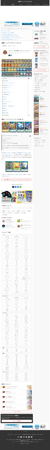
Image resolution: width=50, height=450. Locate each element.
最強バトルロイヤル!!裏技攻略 (39, 79)
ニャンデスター (26, 332)
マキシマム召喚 (5, 214)
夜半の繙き (42, 98)
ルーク (16, 314)
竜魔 (16, 308)
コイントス (7, 302)
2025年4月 (7, 378)
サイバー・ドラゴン (26, 238)
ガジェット (26, 244)
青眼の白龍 (7, 236)
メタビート (26, 302)
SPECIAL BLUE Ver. (37, 87)
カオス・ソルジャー (7, 277)
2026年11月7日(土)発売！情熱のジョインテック (9, 39)
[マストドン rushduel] (26, 437)
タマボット (16, 254)
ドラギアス (7, 247)
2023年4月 (16, 373)
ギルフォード (26, 241)
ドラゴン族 (26, 354)
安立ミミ (16, 319)
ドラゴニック (26, 247)
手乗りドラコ (16, 280)
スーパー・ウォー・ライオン (7, 280)
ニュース (21, 4)
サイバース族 (26, 364)
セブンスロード (26, 246)
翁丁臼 (16, 345)
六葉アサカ (26, 335)
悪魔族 (26, 356)
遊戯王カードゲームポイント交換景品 (40, 91)
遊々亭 (41, 33)
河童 (7, 264)
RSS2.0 (41, 434)
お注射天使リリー (7, 246)
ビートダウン (7, 300)
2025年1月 (26, 376)
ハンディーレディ (7, 275)
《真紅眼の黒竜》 (19, 152)
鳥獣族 (26, 361)
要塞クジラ (16, 283)
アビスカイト (16, 265)
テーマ (4, 234)
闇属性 (7, 349)
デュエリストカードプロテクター (44, 53)
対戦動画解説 (16, 297)
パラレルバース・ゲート (7, 101)
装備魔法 (7, 310)
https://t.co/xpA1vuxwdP (16, 145)
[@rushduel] (18, 437)
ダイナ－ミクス (7, 270)
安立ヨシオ (26, 319)
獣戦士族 (16, 354)
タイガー (26, 324)
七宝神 (26, 267)
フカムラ (7, 343)
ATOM (38, 434)
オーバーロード (26, 251)
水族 (26, 358)
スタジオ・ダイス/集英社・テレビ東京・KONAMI (29, 439)
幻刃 (7, 262)
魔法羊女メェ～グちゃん (26, 277)
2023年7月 (26, 373)
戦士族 (7, 354)
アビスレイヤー (26, 265)
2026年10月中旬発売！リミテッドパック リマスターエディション (12, 37)
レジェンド (16, 272)
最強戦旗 (16, 246)
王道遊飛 (16, 330)
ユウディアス (26, 329)
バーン (14, 45)
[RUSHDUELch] (29, 437)
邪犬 (26, 254)
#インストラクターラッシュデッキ (10, 135)
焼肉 (7, 251)
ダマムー (26, 343)
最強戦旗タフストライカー (8, 85)
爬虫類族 (16, 361)
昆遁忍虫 (7, 272)
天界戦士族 (7, 369)
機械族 (16, 364)
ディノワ (7, 345)
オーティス (7, 317)
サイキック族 (7, 366)
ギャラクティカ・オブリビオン (8, 83)
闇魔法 (26, 308)
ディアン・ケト (17, 249)
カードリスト (37, 4)
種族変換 (7, 308)
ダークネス (16, 257)
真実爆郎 (7, 322)
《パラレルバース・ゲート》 (8, 154)
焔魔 (16, 239)
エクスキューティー (7, 241)
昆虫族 (7, 361)
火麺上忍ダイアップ (6, 87)
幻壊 (16, 262)
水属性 (26, 349)
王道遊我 (7, 314)
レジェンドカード (43, 85)
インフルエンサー (45, 4)
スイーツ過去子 (7, 324)
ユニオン (16, 310)
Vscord (37, 441)
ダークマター (7, 259)
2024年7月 (7, 376)
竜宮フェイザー (7, 338)
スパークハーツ (17, 282)
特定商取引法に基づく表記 (27, 434)
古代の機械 (7, 244)
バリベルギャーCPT (26, 340)
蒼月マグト (16, 338)
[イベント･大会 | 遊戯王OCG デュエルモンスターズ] (11, 55)
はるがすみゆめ (43, 140)
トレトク (41, 41)
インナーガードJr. (43, 58)
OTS (16, 275)
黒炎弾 (4, 108)
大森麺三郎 (26, 317)
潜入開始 (4, 103)
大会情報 (12, 4)
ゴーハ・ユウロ (7, 327)
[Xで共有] (13, 187)
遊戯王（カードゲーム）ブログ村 (39, 145)
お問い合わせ (34, 434)
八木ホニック (7, 319)
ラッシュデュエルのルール (38, 81)
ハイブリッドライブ (16, 259)
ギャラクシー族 (26, 366)
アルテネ (4, 212)
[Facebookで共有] (16, 187)
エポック (26, 338)
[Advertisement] (25, 13)
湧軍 (16, 278)
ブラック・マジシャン (26, 236)
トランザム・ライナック (7, 252)
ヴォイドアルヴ (26, 283)
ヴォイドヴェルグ (16, 252)
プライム (7, 267)
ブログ (4, 4)
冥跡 (26, 282)
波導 (26, 262)
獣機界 (26, 259)
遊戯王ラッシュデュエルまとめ (25, 1)
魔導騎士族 (7, 367)
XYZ (26, 288)
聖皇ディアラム (42, 114)
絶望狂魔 (16, 285)
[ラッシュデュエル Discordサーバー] (21, 437)
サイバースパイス (26, 257)
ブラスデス (16, 288)
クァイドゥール (17, 340)
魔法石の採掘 (5, 112)
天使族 (16, 356)
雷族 (7, 359)
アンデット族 (7, 358)
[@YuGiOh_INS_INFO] (9, 55)
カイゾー (26, 314)
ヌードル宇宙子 (26, 322)
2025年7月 (16, 378)
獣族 (16, 359)
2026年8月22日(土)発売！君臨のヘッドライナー (9, 34)
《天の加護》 (20, 174)
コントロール (16, 300)
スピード (26, 285)
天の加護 (4, 110)
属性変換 (26, 307)
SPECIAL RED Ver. (37, 89)
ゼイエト (26, 342)
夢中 (16, 270)
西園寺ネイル (16, 324)
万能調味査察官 (6, 94)
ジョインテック (26, 252)
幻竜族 (16, 366)
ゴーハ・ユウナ (7, 335)
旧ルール (9, 45)
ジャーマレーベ (6, 90)
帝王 (7, 239)
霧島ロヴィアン (17, 335)
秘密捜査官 (7, 265)
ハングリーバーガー (26, 275)
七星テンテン (16, 343)
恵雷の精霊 (26, 269)
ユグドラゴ (7, 249)
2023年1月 (7, 373)
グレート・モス (26, 280)
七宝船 (4, 99)
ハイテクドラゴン (7, 254)
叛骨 (7, 282)
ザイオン (7, 340)
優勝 (7, 297)
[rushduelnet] (24, 437)
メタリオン (16, 251)
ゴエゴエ (16, 290)
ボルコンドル (16, 247)
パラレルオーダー (16, 307)
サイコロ (16, 302)
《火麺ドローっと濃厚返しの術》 (7, 174)
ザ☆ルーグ (16, 337)
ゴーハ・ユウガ (17, 329)
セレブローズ (7, 257)
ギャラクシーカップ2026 (6, 30)
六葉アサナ (7, 325)
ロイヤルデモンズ (9, 212)
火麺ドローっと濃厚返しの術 (8, 106)
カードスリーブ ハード (44, 63)
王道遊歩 (26, 330)
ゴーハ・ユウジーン (16, 327)
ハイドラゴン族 (17, 367)
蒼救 (26, 239)
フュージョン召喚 (23, 212)
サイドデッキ (26, 299)
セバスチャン (16, 322)
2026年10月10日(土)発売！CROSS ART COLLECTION (10, 36)
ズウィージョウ (7, 330)
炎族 (16, 358)
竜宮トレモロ (26, 337)
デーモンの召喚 (7, 238)
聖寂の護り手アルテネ (44, 106)
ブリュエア (16, 342)
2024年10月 (16, 376)
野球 (26, 264)
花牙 (16, 264)
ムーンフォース (7, 283)
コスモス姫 (16, 277)
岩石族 (7, 364)
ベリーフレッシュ (16, 269)
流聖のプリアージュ (7, 290)
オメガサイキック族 (26, 367)
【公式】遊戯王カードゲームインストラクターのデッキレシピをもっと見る (16, 179)
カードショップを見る (41, 46)
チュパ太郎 (16, 332)
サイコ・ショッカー (16, 238)
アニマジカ (26, 270)
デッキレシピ (29, 4)
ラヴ (16, 267)
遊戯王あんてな (37, 140)
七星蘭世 (16, 317)
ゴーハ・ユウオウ (7, 329)
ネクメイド (7, 278)
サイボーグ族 (16, 369)
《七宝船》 (16, 174)
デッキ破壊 (7, 305)
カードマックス (42, 37)
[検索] (31, 208)
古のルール (5, 96)
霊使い (7, 285)
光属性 (16, 349)
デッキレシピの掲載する (16, 420)
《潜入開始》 (15, 154)
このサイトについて (10, 434)
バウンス (26, 305)
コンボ (26, 300)
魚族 (26, 359)
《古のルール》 (10, 152)
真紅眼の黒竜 (4, 45)
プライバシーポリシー (18, 434)
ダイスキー (7, 269)
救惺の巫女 (26, 290)
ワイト (16, 244)
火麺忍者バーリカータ (7, 92)
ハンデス (16, 305)
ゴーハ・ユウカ (26, 327)
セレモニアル (26, 272)
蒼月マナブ (7, 332)
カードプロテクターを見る (41, 70)
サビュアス (7, 342)
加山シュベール (17, 325)
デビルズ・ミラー (7, 288)
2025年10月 (26, 378)
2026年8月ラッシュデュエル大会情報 (8, 32)
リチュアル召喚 (16, 212)
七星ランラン (7, 337)
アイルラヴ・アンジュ (44, 122)
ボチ (26, 325)
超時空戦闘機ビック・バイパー (26, 278)
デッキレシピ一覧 (17, 411)
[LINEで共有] (20, 187)
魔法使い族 (7, 356)
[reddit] (31, 437)
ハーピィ (16, 241)
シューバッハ (26, 345)
